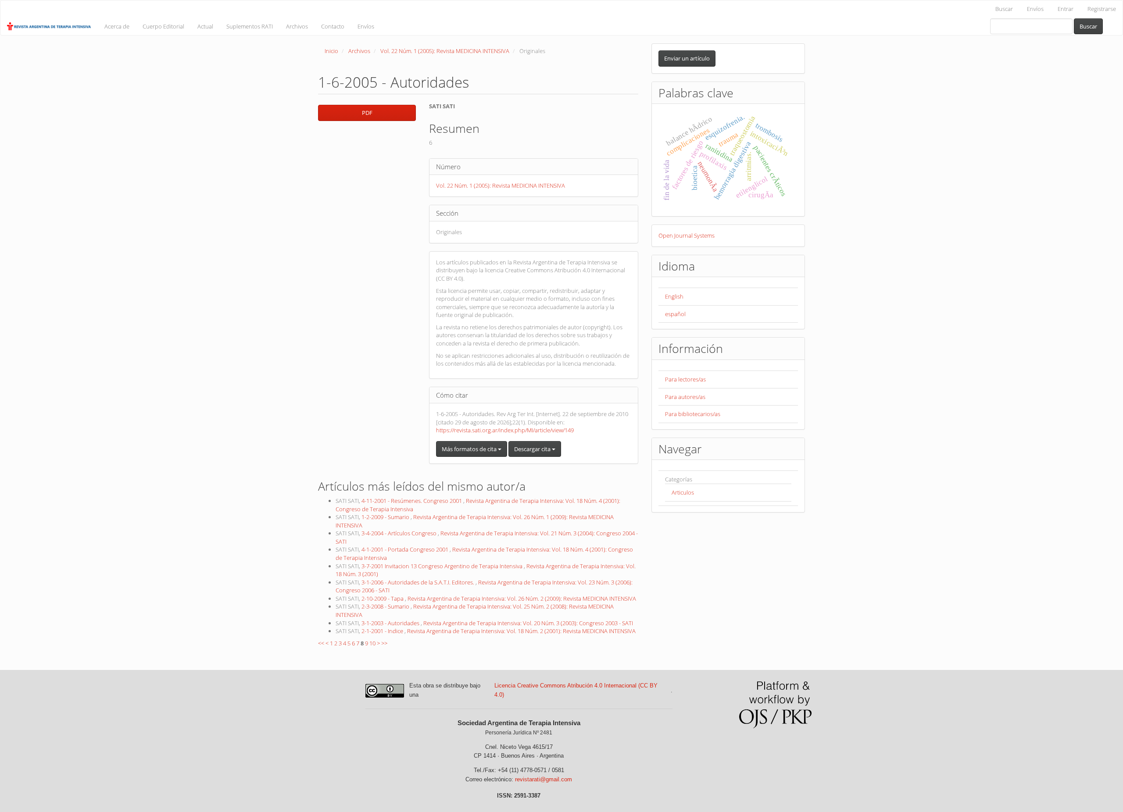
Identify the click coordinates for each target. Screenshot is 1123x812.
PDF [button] (367, 113)
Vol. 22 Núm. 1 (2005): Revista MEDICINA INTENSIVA (444, 51)
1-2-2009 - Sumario (386, 517)
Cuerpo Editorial (163, 26)
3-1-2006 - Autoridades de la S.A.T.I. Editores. (418, 582)
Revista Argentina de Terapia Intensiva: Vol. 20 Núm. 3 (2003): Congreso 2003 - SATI (528, 623)
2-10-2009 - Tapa (383, 598)
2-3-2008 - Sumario (386, 606)
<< (321, 643)
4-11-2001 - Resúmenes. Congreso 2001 (412, 501)
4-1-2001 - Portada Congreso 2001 (405, 549)
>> (384, 643)
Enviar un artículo (687, 58)
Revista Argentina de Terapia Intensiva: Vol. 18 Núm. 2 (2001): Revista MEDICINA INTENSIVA (521, 631)
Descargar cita (533, 449)
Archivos (297, 26)
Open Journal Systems (686, 235)
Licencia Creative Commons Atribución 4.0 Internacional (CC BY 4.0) (576, 690)
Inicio (331, 51)
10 (372, 643)
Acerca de (116, 26)
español (675, 314)
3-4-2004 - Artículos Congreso (399, 533)
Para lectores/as (685, 379)
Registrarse (1101, 9)
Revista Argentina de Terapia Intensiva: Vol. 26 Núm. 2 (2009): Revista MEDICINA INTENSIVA (522, 598)
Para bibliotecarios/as (692, 414)
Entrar (1065, 9)
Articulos (683, 492)
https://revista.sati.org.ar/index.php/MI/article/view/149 (505, 430)
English (674, 296)
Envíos (1035, 9)
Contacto (332, 26)
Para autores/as (685, 397)
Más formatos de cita (470, 449)
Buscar (1004, 9)
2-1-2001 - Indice (382, 631)
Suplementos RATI (249, 26)
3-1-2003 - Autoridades (391, 623)
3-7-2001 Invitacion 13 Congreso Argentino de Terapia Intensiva (442, 566)
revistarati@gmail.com (543, 779)
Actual (205, 26)
